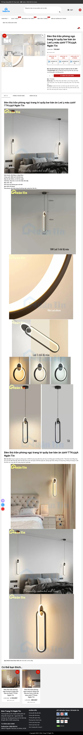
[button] (79, 28)
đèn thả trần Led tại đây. (26, 660)
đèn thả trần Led (74, 87)
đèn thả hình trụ (72, 86)
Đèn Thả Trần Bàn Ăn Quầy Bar (60, 82)
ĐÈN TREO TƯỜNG (43, 18)
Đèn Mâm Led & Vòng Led (68, 80)
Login (71, 10)
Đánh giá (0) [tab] (33, 95)
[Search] (60, 12)
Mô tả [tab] (6, 95)
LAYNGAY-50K (64, 62)
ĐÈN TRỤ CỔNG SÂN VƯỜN (10, 22)
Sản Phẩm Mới (57, 80)
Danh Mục (4, 18)
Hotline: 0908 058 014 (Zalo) (29, 2)
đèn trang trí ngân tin (61, 89)
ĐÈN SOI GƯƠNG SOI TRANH (58, 18)
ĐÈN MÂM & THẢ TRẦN (28, 18)
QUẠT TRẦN (15, 18)
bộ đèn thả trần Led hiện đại (59, 86)
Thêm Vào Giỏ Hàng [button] (11, 686)
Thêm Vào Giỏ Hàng (68, 75)
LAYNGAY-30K (53, 62)
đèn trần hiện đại (51, 89)
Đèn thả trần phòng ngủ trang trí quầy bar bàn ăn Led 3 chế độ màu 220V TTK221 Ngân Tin (31, 693)
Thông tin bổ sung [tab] (19, 95)
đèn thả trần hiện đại (64, 87)
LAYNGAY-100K (75, 62)
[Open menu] (80, 10)
